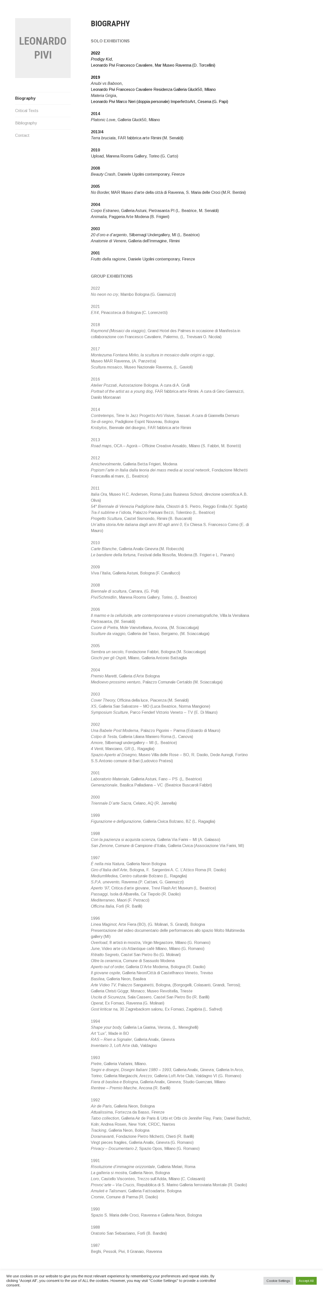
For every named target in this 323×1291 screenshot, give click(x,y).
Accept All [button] (306, 1281)
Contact (22, 135)
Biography (25, 98)
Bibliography (26, 123)
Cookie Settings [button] (278, 1281)
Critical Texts (26, 111)
